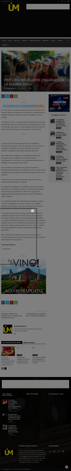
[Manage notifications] (66, 466)
